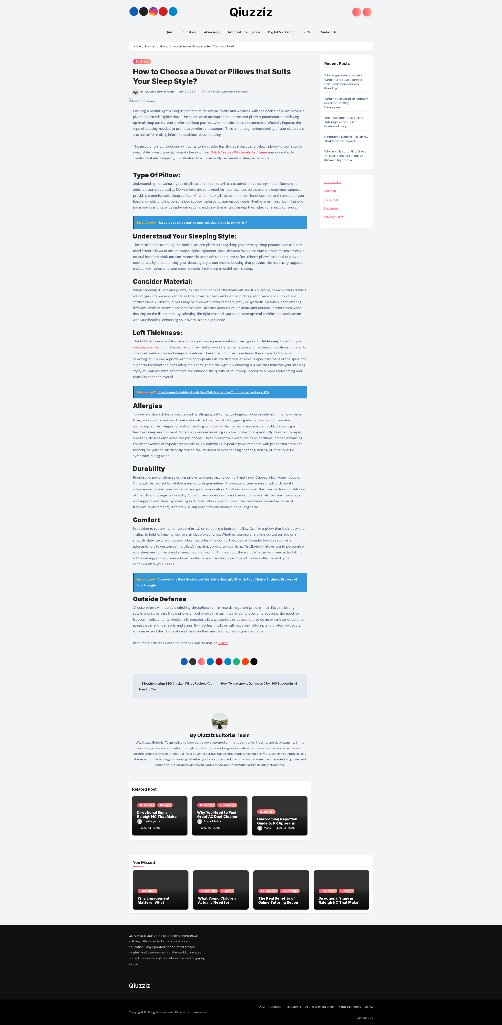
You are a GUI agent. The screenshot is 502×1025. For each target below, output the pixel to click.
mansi (267, 828)
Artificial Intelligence (244, 32)
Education (188, 32)
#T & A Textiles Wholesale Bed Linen (224, 91)
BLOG (307, 32)
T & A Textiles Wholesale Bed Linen (239, 152)
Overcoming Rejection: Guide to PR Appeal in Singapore (278, 823)
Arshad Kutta (212, 821)
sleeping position (146, 347)
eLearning (212, 32)
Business (142, 61)
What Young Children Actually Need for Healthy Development (346, 103)
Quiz (169, 32)
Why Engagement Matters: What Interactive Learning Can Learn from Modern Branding (344, 81)
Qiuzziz (251, 12)
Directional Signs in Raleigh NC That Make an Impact (159, 816)
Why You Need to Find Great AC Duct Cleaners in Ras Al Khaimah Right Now (345, 155)
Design (165, 805)
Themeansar (198, 1012)
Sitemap (330, 191)
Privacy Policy (334, 217)
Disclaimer (331, 208)
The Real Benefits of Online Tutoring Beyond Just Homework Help (343, 122)
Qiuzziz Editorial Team (159, 91)
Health (226, 891)
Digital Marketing (281, 32)
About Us (331, 200)
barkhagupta (152, 821)
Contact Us (328, 32)
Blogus (180, 1012)
